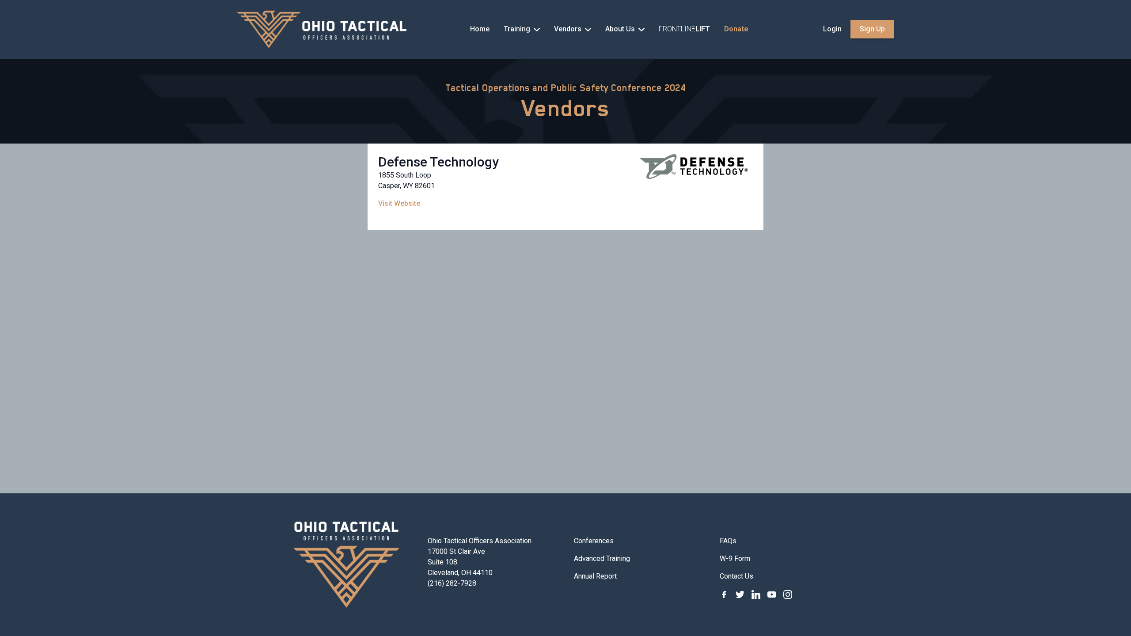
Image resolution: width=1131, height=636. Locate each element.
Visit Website (399, 203)
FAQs (728, 541)
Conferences (594, 541)
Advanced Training (602, 558)
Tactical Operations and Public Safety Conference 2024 (565, 88)
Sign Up (872, 29)
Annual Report (595, 576)
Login (832, 29)
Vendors (566, 108)
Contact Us (736, 576)
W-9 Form (735, 558)
